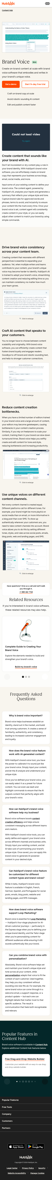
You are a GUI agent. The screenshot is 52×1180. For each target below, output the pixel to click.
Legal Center (12, 1168)
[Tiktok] (47, 1136)
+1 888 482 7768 (26, 592)
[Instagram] (15, 1136)
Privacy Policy (28, 1168)
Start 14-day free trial (35, 84)
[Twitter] (28, 1136)
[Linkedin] (34, 1136)
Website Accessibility (17, 1173)
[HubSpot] (8, 3)
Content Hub (7, 10)
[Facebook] (8, 1136)
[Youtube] (21, 1136)
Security (41, 1168)
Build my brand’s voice (26, 667)
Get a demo (10, 84)
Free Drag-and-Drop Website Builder (25, 1059)
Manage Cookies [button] (37, 1173)
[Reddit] (40, 1136)
